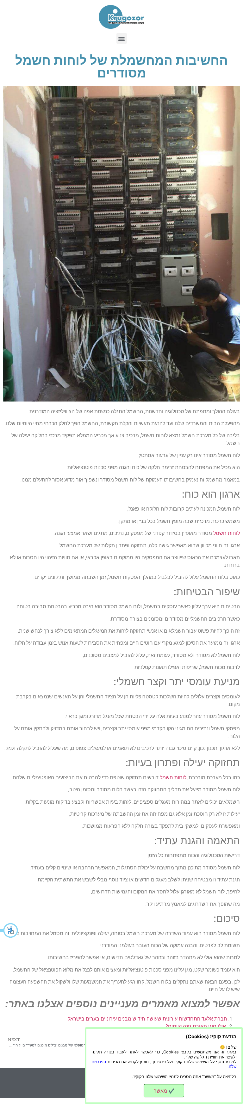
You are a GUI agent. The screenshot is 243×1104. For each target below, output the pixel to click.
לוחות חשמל (226, 533)
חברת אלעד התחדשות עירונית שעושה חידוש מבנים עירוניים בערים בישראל (147, 1019)
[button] (9, 930)
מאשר (164, 1091)
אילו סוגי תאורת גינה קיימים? (196, 1026)
